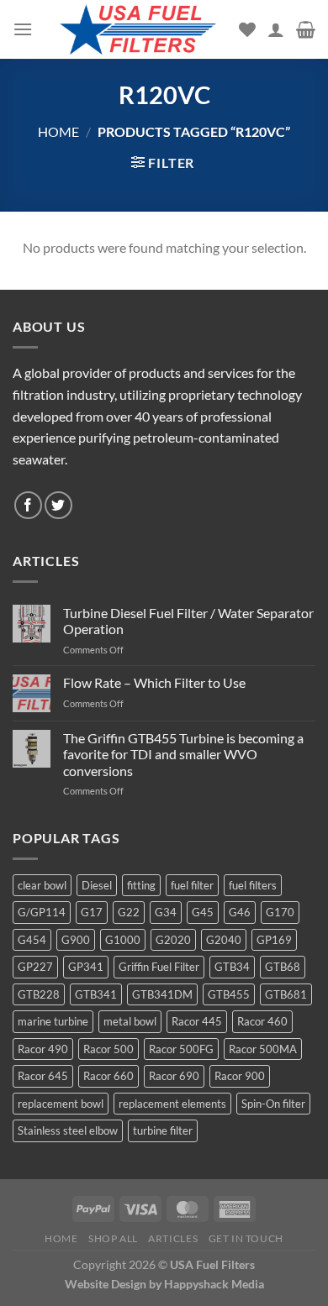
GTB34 (232, 966)
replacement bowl (60, 1103)
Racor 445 (197, 1021)
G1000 (122, 940)
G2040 (223, 940)
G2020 (173, 940)
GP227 (35, 966)
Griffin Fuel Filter (159, 966)
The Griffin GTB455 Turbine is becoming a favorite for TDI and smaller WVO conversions (183, 754)
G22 (129, 912)
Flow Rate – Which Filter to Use (154, 682)
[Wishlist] (247, 29)
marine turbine (53, 1021)
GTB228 (39, 994)
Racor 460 (262, 1021)
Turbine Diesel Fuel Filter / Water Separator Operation (188, 621)
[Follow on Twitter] (58, 505)
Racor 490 (43, 1049)
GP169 (274, 940)
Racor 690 (174, 1076)
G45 (203, 912)
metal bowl (129, 1021)
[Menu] (23, 29)
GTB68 (282, 966)
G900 (75, 940)
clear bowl (42, 885)
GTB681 (286, 994)
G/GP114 (42, 912)
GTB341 (96, 994)
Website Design (105, 1284)
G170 (280, 912)
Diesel (97, 885)
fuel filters (253, 885)
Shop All (113, 1238)
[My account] (275, 29)
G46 (240, 912)
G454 (32, 940)
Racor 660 (108, 1076)
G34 (166, 912)
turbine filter (163, 1130)
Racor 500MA (263, 1049)
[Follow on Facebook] (28, 505)
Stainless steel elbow (68, 1130)
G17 (92, 912)
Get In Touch (246, 1238)
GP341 (85, 966)
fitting (141, 885)
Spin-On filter (273, 1103)
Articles (173, 1238)
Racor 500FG (181, 1049)
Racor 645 (43, 1076)
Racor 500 (108, 1049)
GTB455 (229, 994)
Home (58, 131)
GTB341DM (162, 994)
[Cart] (305, 29)
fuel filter (192, 885)
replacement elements (172, 1103)
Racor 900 (239, 1076)
